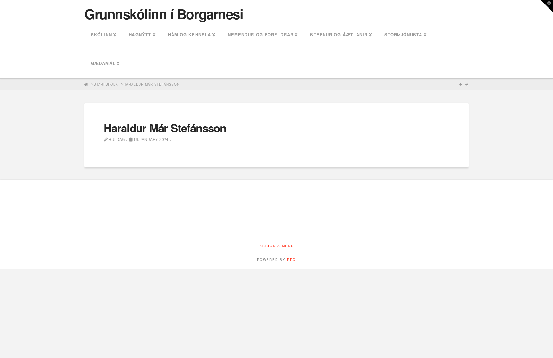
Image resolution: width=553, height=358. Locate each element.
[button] (547, 6)
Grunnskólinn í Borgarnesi (163, 14)
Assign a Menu (277, 246)
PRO (291, 259)
